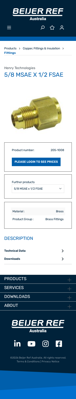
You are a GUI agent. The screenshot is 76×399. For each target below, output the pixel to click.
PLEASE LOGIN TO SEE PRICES (36, 162)
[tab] (34, 251)
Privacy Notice (50, 361)
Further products (23, 182)
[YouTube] (31, 344)
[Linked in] (17, 344)
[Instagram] (45, 344)
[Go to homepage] (38, 14)
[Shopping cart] (69, 25)
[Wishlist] (52, 28)
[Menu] (9, 28)
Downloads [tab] (12, 259)
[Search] (42, 28)
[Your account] (62, 28)
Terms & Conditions (28, 361)
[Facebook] (59, 344)
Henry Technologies (19, 68)
